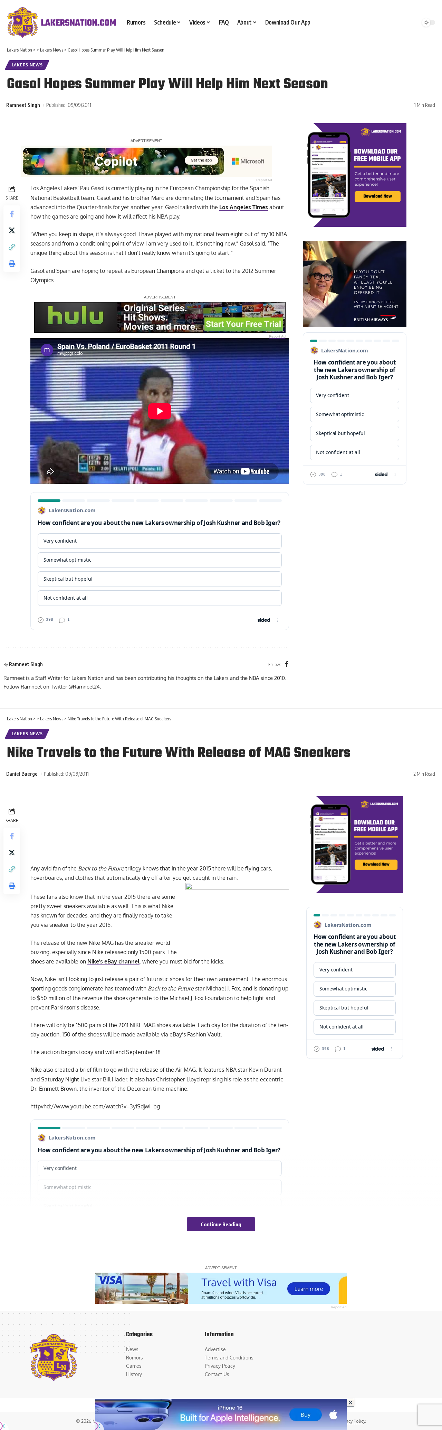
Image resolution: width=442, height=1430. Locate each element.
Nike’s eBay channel (113, 961)
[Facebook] (286, 664)
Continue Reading (221, 1224)
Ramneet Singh (23, 105)
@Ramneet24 (84, 686)
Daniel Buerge (22, 774)
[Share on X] (11, 230)
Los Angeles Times (243, 207)
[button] (11, 247)
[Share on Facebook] (11, 213)
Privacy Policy (351, 1421)
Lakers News (27, 64)
